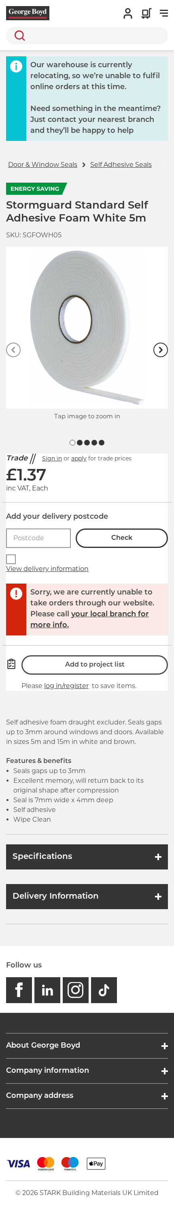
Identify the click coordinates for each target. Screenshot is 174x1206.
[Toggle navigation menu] (164, 13)
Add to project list (95, 665)
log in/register (66, 686)
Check (121, 538)
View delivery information (47, 569)
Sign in (52, 458)
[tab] (72, 442)
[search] (87, 35)
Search (18, 35)
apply (79, 458)
